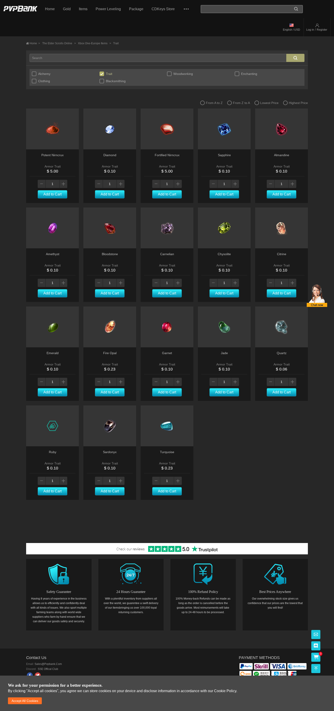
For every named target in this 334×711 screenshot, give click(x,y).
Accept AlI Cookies (25, 701)
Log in (310, 29)
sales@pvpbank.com (48, 664)
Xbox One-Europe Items (94, 43)
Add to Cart (52, 194)
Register (322, 29)
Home (50, 9)
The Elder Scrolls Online (59, 43)
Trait (116, 43)
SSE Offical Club (47, 669)
